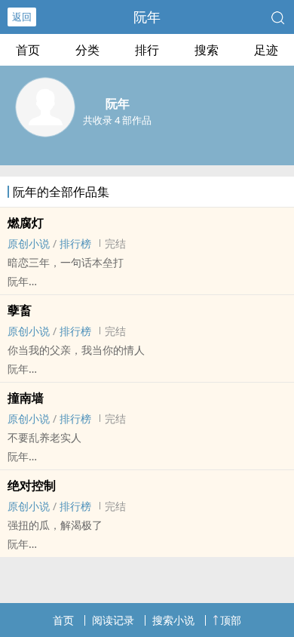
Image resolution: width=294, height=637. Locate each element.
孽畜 (20, 310)
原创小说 (29, 243)
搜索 (206, 50)
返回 (22, 16)
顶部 (230, 620)
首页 (28, 50)
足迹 (266, 50)
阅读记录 (113, 620)
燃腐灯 (26, 222)
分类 (87, 50)
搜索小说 (173, 620)
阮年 (147, 17)
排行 (147, 50)
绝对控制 (32, 485)
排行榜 (75, 243)
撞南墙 (26, 397)
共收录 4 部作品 (117, 120)
